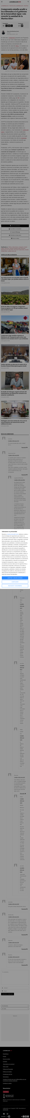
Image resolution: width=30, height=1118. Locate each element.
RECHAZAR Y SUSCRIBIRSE (15, 585)
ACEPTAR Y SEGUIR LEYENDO (15, 578)
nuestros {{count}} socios (13, 534)
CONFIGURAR (15, 581)
